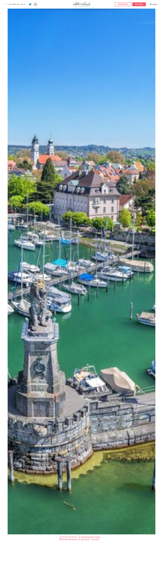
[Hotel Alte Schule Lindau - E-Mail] (29, 4)
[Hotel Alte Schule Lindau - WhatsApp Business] (35, 4)
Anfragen (123, 4)
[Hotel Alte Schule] (81, 4)
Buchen (139, 4)
